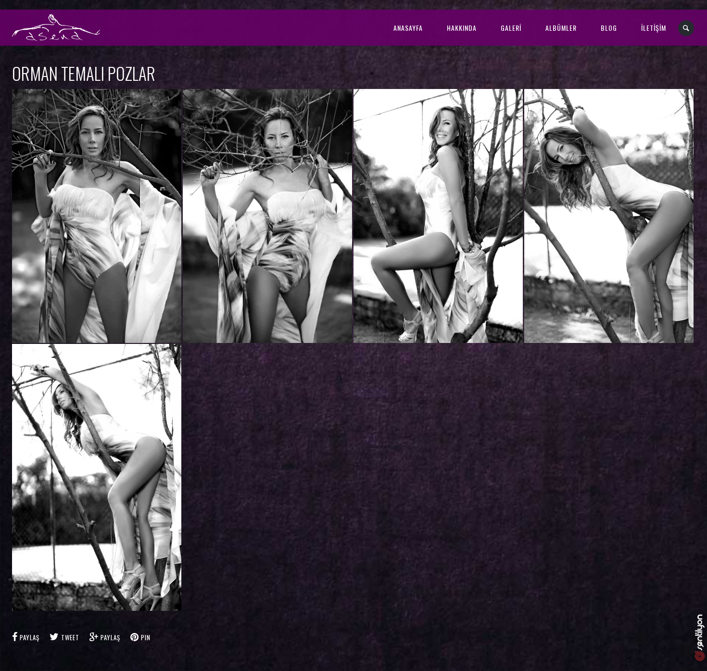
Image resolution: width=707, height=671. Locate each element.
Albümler (561, 28)
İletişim (653, 28)
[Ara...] (686, 28)
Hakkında (462, 28)
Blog (609, 28)
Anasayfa (408, 28)
